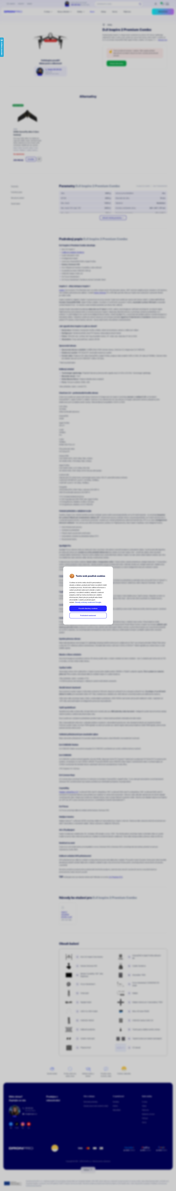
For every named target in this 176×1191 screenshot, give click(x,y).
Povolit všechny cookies (88, 608)
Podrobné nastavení (88, 615)
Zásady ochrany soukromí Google (88, 602)
